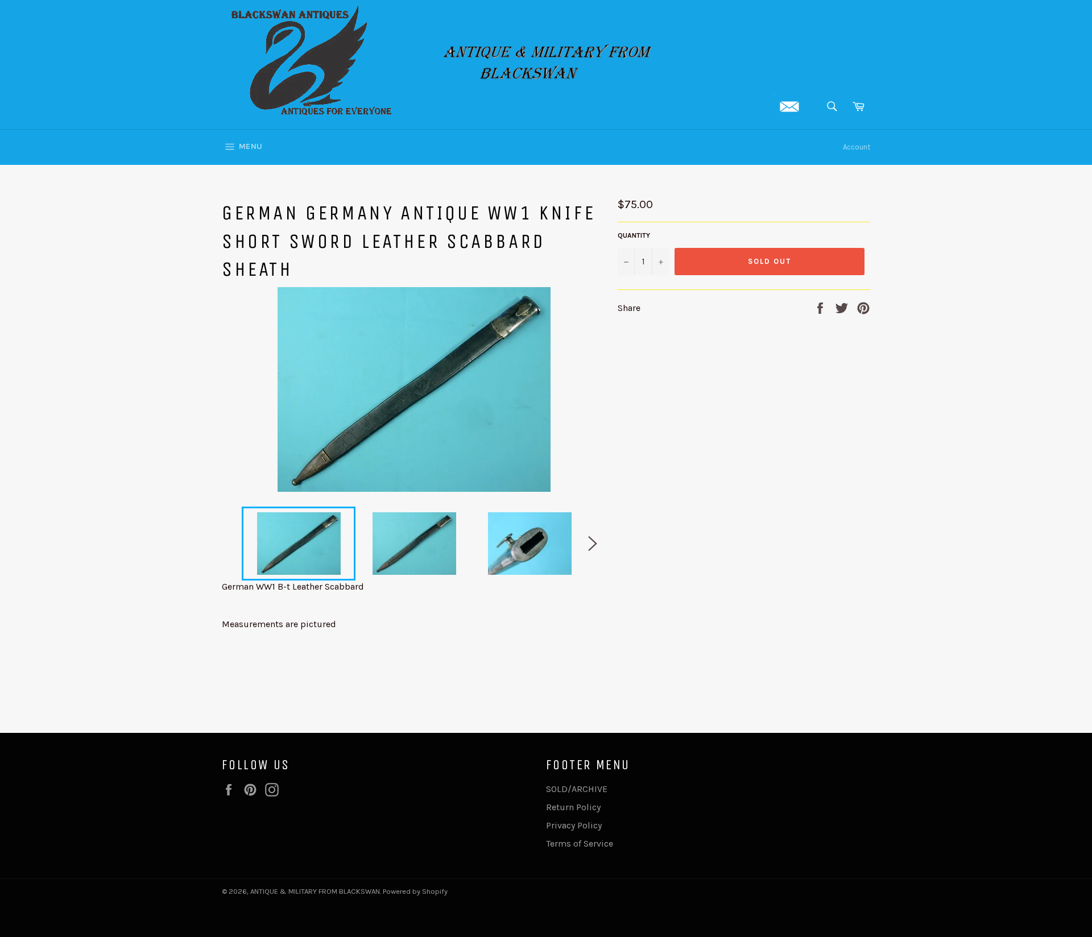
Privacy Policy (574, 825)
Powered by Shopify (415, 891)
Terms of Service (579, 843)
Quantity (634, 235)
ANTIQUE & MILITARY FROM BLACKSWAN (315, 891)
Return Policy (573, 807)
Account (856, 147)
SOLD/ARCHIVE (576, 788)
